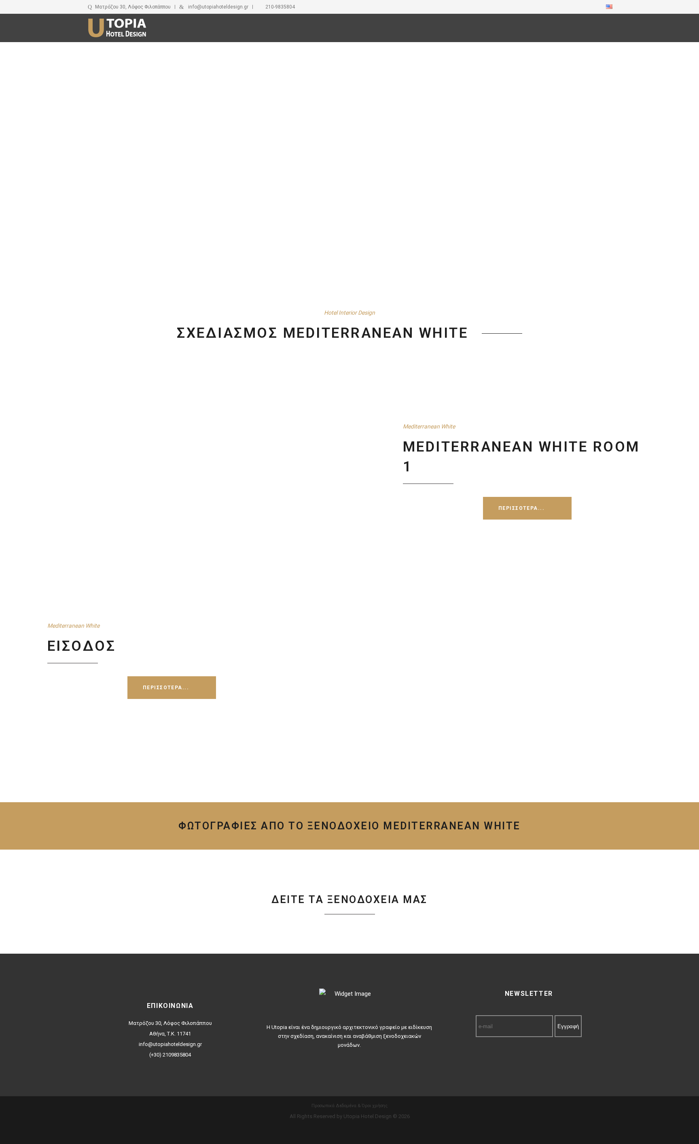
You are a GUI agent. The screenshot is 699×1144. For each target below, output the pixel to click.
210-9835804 (280, 7)
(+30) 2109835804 (170, 1055)
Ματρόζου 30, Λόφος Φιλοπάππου (133, 7)
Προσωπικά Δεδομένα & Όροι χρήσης (349, 1105)
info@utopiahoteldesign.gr (218, 7)
